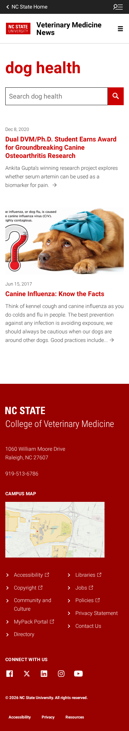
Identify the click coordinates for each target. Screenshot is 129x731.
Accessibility (20, 717)
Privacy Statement (96, 613)
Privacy (48, 717)
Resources (74, 717)
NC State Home (29, 7)
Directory (24, 634)
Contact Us (88, 626)
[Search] (116, 96)
